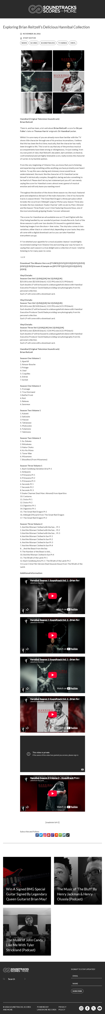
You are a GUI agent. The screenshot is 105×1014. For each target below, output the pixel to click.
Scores (33, 43)
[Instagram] (45, 835)
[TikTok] (68, 835)
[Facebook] (37, 835)
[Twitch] (52, 835)
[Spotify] (60, 835)
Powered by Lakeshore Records (46, 1008)
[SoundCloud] (56, 835)
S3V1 (23, 266)
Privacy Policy (62, 1008)
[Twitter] (41, 835)
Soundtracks (48, 43)
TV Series (62, 43)
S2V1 (75, 263)
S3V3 (29, 266)
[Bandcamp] (64, 835)
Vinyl (73, 43)
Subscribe (77, 991)
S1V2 (68, 263)
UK (44, 278)
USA (40, 278)
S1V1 (62, 263)
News (24, 43)
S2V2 (81, 263)
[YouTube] (48, 835)
